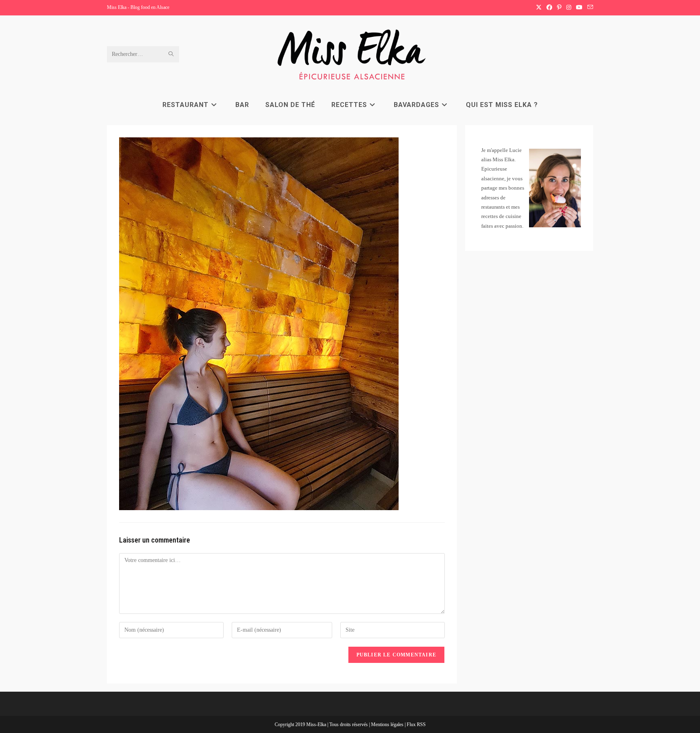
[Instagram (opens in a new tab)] (569, 8)
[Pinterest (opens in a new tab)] (559, 8)
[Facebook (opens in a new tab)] (549, 8)
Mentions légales (388, 724)
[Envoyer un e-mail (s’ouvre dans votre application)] (589, 8)
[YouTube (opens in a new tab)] (579, 8)
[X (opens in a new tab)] (539, 8)
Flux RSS (416, 724)
